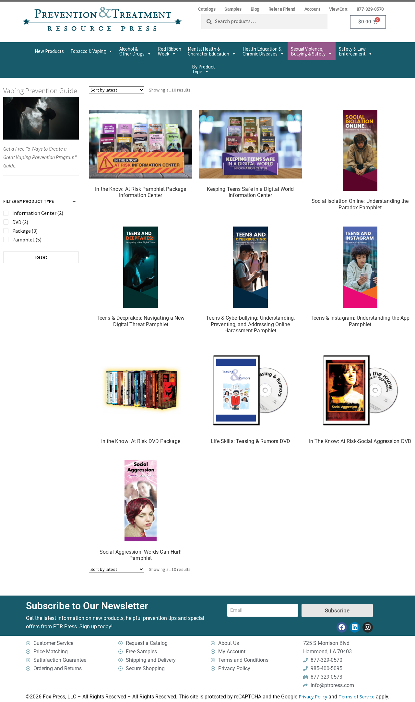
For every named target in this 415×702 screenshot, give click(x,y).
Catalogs (206, 9)
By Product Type (203, 69)
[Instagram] (367, 627)
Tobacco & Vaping (88, 51)
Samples (233, 9)
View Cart (338, 9)
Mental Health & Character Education (208, 51)
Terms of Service (356, 697)
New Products (49, 51)
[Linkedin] (355, 627)
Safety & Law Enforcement (352, 51)
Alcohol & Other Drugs (132, 51)
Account (312, 9)
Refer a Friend (281, 9)
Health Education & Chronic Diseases (262, 51)
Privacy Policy (313, 697)
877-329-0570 (370, 9)
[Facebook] (342, 627)
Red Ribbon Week (169, 51)
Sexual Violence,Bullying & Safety (308, 51)
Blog (255, 9)
